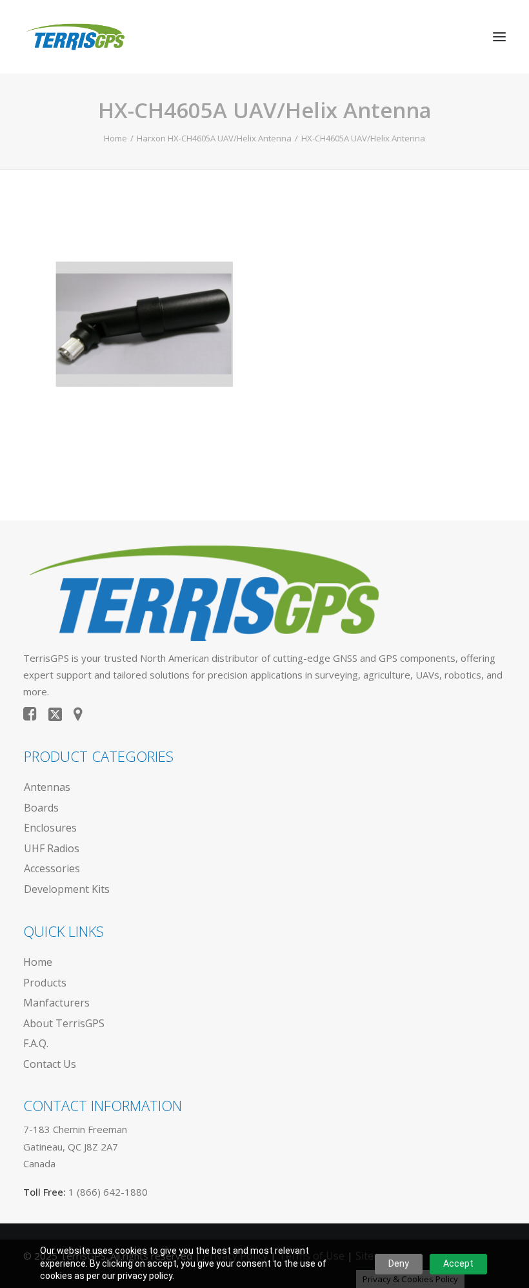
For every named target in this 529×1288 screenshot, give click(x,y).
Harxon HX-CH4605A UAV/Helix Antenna (214, 138)
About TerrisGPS (64, 1023)
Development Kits (67, 889)
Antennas (47, 787)
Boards (41, 808)
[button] (499, 37)
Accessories (52, 868)
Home (115, 138)
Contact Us (49, 1064)
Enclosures (50, 828)
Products (44, 983)
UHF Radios (51, 848)
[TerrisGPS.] (75, 36)
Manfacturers (56, 1003)
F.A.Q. (35, 1043)
